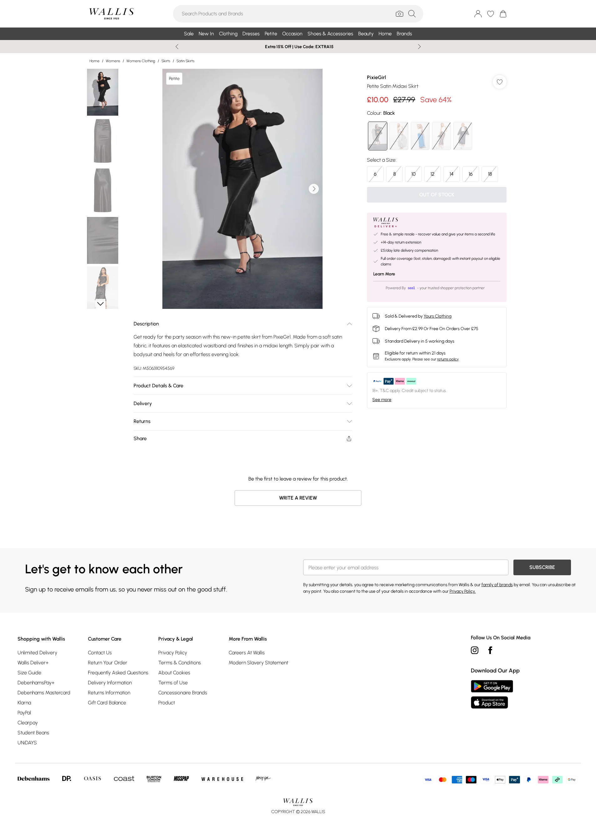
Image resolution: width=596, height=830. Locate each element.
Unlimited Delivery (37, 653)
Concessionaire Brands (182, 693)
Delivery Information (110, 683)
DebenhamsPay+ (36, 683)
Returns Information (109, 693)
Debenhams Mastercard (44, 693)
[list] (242, 189)
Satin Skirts (185, 61)
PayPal (24, 713)
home (94, 61)
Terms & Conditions (179, 663)
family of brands (497, 584)
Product (166, 703)
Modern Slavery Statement (258, 663)
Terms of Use (173, 683)
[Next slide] (419, 47)
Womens (113, 61)
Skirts (165, 61)
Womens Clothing (140, 61)
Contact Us (100, 653)
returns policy (448, 359)
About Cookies (174, 673)
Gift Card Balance (107, 703)
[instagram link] (474, 650)
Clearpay (28, 723)
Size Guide (29, 673)
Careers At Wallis (247, 653)
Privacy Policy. (463, 591)
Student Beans (33, 733)
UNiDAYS (27, 743)
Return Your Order (107, 663)
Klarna (24, 703)
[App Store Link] (492, 694)
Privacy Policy (172, 653)
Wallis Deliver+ (33, 663)
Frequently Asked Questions (118, 673)
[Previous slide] (177, 47)
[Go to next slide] (314, 189)
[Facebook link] (490, 650)
